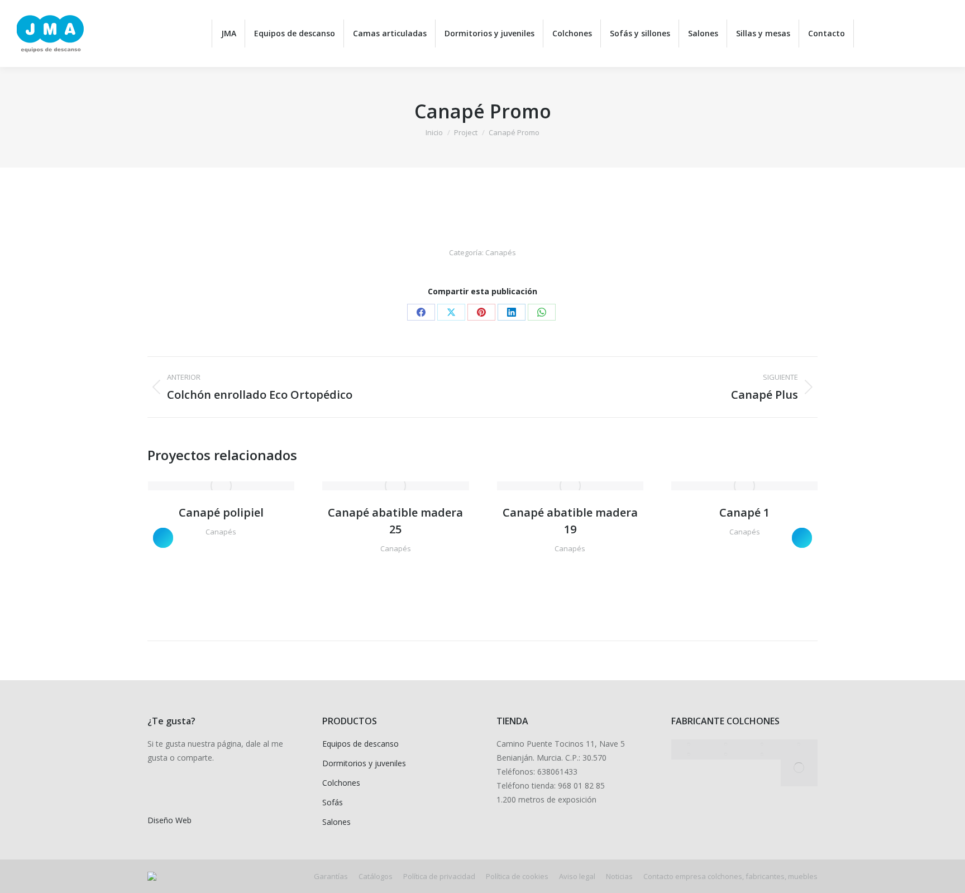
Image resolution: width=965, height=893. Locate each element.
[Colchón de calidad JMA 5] (799, 767)
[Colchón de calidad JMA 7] (726, 754)
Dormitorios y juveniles (364, 763)
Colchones (341, 782)
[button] (163, 538)
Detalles (236, 486)
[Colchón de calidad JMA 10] (762, 744)
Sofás (332, 802)
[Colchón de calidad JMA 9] (799, 744)
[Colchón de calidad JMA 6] (762, 754)
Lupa (206, 486)
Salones (336, 821)
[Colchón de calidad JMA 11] (726, 744)
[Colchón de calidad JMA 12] (689, 744)
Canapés (500, 252)
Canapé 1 (744, 512)
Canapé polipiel (221, 512)
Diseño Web (169, 820)
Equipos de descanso (360, 743)
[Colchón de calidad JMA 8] (689, 754)
